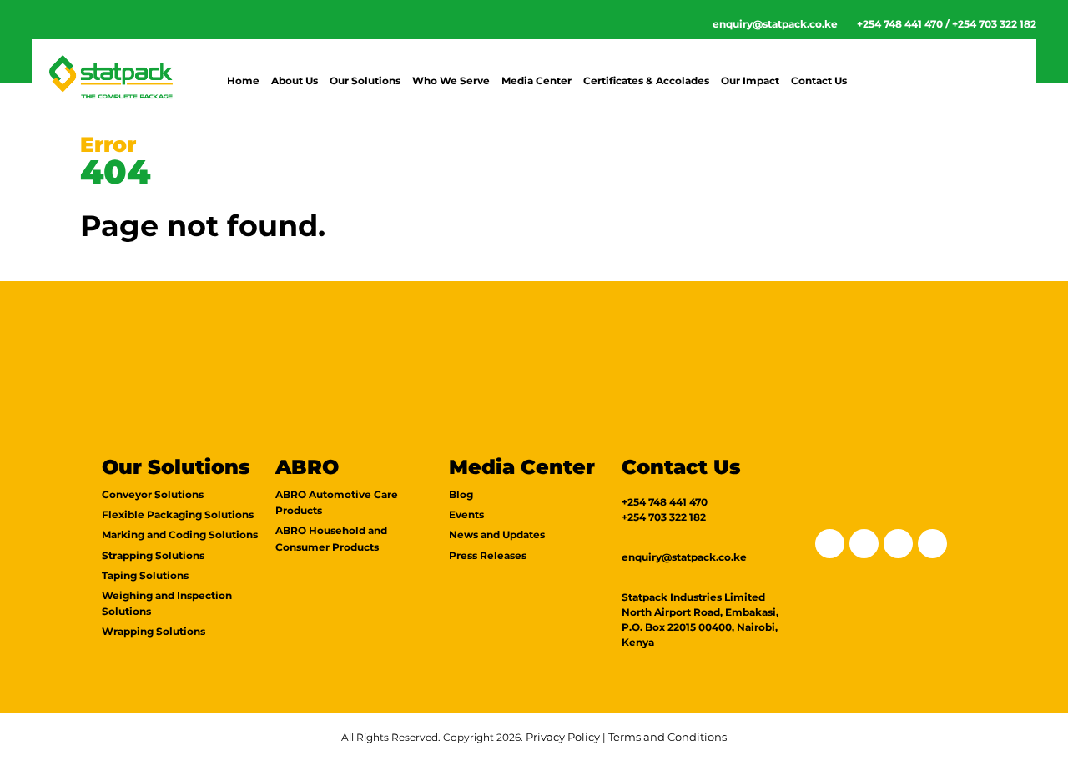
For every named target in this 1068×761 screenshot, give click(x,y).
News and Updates (497, 534)
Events (466, 514)
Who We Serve (451, 80)
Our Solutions (365, 80)
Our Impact (750, 80)
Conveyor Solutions (153, 494)
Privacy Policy (563, 736)
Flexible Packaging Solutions (178, 514)
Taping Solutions (145, 575)
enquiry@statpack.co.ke (775, 24)
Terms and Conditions (667, 736)
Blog (461, 494)
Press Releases (487, 555)
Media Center (536, 80)
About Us (294, 80)
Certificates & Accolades (646, 80)
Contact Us (819, 80)
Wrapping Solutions (153, 631)
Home (243, 80)
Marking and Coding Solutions (180, 534)
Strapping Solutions (153, 555)
